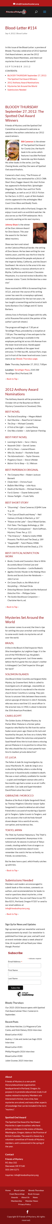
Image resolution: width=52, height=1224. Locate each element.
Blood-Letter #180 (13, 1056)
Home (8, 1190)
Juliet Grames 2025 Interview (19, 1060)
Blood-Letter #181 (13, 1047)
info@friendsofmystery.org (17, 908)
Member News (31, 1201)
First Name (13, 970)
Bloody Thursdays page (26, 358)
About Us (25, 1197)
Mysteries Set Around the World (22, 86)
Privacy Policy (24, 1204)
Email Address (15, 961)
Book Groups (33, 1194)
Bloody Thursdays (36, 1190)
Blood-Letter (22, 33)
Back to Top (12, 379)
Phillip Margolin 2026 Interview (19, 1051)
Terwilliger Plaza (22, 370)
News (35, 1197)
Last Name (13, 978)
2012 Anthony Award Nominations (23, 82)
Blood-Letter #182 (13, 1034)
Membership (16, 1201)
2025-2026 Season (18, 1007)
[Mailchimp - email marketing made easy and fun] (25, 996)
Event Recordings (17, 1194)
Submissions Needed (16, 89)
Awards (14, 1197)
